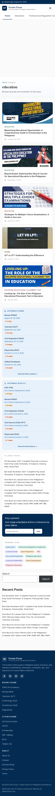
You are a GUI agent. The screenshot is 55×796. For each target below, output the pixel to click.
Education (19, 16)
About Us (6, 755)
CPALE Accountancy (10, 687)
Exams (7, 252)
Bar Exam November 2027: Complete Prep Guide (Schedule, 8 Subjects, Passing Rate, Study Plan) (24, 473)
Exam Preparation (27, 552)
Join (38, 531)
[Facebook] (4, 676)
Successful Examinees (14, 556)
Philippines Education (14, 565)
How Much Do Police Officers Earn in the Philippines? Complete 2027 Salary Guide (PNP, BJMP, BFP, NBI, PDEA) (26, 503)
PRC (38, 552)
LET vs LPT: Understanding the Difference (24, 255)
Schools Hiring (8, 764)
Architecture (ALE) (9, 705)
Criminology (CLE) (9, 701)
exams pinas (10, 547)
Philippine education (33, 556)
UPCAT (5, 726)
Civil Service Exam (9, 721)
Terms (4, 773)
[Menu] (50, 8)
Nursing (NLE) (7, 692)
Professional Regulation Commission (32, 547)
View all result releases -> (27, 446)
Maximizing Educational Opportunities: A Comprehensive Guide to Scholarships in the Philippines (25, 133)
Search (6, 573)
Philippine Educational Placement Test (23, 290)
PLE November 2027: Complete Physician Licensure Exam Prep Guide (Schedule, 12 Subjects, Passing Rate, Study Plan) (26, 464)
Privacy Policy (8, 769)
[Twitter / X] (10, 676)
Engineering (7, 710)
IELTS (4, 739)
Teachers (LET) (8, 696)
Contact (5, 760)
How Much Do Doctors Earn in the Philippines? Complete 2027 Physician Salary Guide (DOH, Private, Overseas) (26, 493)
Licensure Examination (14, 561)
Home (7, 16)
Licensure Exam (11, 552)
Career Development (33, 561)
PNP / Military (7, 735)
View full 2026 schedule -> (28, 374)
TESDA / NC (7, 744)
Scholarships (7, 730)
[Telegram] (22, 676)
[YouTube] (16, 676)
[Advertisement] (27, 31)
